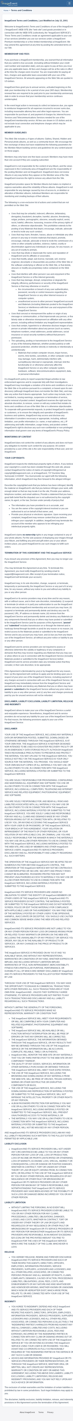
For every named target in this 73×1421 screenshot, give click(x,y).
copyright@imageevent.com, (18, 473)
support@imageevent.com (17, 574)
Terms (41, 1412)
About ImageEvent (27, 1412)
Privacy (50, 1412)
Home (6, 10)
